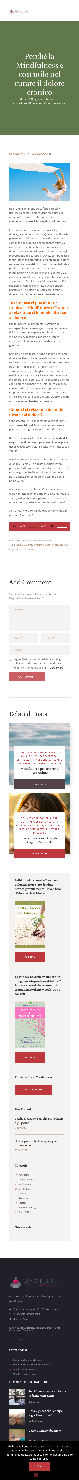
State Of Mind (25, 1212)
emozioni (51, 821)
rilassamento (26, 549)
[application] (39, 526)
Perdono (23, 1198)
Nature (22, 1193)
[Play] (14, 526)
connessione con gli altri (39, 818)
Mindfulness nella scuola (25, 1373)
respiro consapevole (33, 829)
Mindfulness (45, 540)
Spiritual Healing (27, 1207)
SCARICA (30, 957)
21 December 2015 (41, 153)
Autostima (24, 1174)
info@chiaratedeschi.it (26, 1314)
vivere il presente (49, 763)
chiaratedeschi (17, 153)
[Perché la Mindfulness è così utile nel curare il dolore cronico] (39, 182)
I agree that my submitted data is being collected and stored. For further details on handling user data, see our (39, 663)
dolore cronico (24, 544)
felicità (21, 825)
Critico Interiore (27, 1179)
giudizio (37, 544)
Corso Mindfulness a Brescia (27, 1359)
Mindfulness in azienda (25, 1369)
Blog (34, 99)
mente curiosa (50, 544)
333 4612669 (20, 1319)
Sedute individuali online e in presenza (33, 1364)
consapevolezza (45, 756)
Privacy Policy (55, 668)
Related (23, 1202)
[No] (36, 1475)
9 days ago (21, 1127)
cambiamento (27, 752)
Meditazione (48, 99)
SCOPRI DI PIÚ (33, 1089)
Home (23, 99)
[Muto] (51, 526)
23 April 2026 (21, 1150)
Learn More (39, 784)
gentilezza (24, 759)
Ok (39, 1466)
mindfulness (41, 759)
